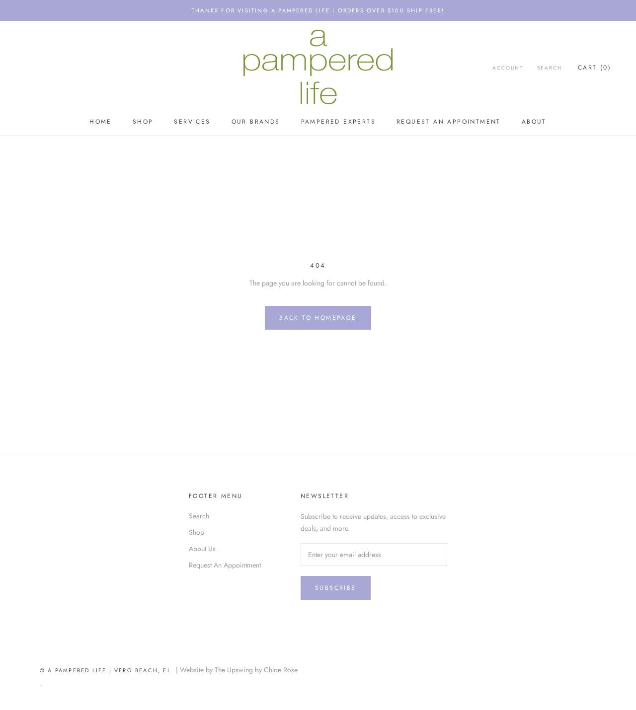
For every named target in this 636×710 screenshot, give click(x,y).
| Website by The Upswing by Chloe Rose (237, 670)
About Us (202, 549)
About (534, 121)
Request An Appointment (449, 121)
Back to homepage (317, 317)
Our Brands (256, 121)
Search (549, 67)
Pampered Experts (338, 121)
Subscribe (335, 587)
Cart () (594, 67)
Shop (143, 121)
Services (192, 121)
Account (507, 67)
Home (100, 121)
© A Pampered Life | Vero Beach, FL (108, 670)
